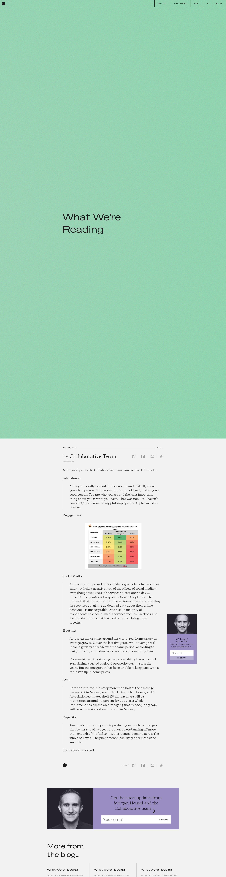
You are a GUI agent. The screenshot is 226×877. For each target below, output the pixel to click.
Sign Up (181, 658)
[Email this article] (152, 458)
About (162, 3)
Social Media (72, 576)
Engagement (72, 515)
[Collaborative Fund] (3, 3)
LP (207, 3)
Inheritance (71, 478)
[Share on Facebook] (143, 458)
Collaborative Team (93, 456)
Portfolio (180, 3)
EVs (66, 680)
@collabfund (68, 461)
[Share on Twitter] (133, 458)
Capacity (69, 717)
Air (196, 3)
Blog (219, 3)
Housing (69, 631)
